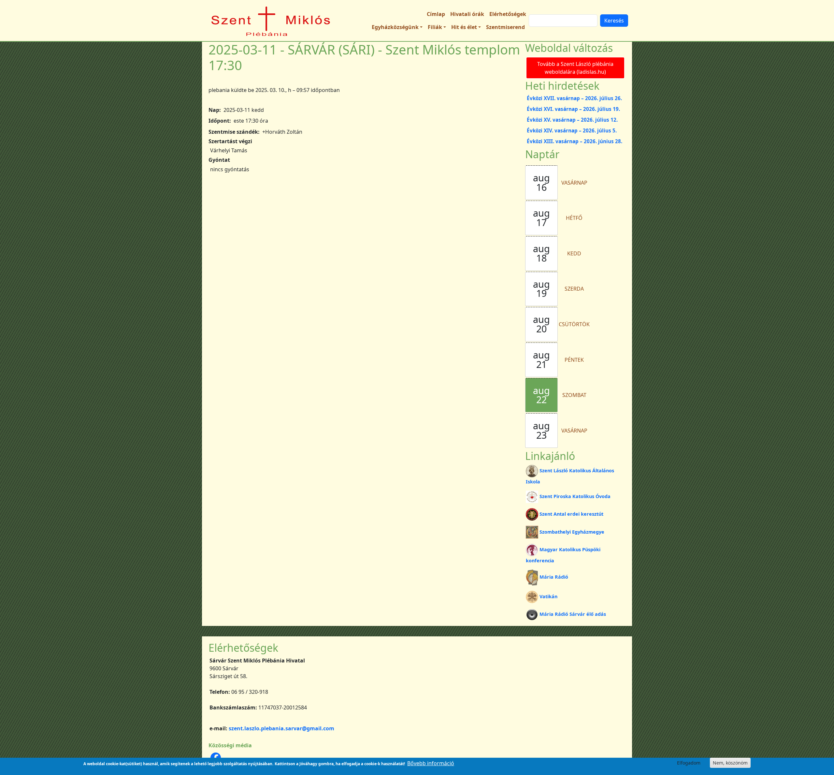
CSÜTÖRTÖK (574, 324)
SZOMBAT (574, 395)
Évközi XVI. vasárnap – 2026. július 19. (573, 109)
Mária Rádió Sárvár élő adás (572, 614)
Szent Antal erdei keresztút (571, 514)
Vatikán (548, 596)
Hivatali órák (467, 14)
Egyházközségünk (395, 27)
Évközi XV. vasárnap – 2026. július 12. (572, 119)
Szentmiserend (505, 27)
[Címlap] (271, 20)
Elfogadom (688, 763)
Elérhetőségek (507, 14)
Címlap (436, 14)
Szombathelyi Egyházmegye (571, 532)
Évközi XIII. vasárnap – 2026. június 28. (574, 141)
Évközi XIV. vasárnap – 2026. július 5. (572, 130)
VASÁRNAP (574, 182)
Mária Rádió (553, 577)
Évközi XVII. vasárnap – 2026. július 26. (574, 98)
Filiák (435, 27)
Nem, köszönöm (730, 763)
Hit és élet (464, 27)
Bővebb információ (430, 763)
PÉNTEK (574, 359)
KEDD (574, 253)
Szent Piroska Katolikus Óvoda (575, 496)
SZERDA (574, 288)
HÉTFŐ (574, 217)
